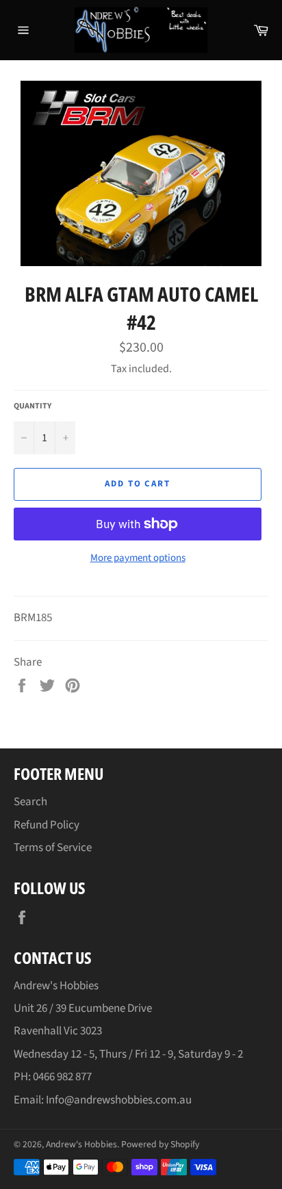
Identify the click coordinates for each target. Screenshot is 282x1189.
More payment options (137, 558)
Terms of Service (53, 847)
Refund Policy (46, 825)
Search (30, 802)
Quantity (32, 406)
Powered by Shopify (160, 1144)
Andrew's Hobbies (81, 1144)
